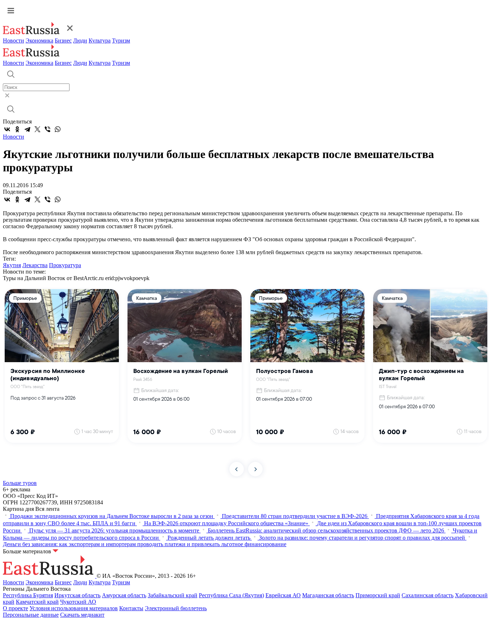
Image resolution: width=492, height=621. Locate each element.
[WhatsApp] (57, 129)
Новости (13, 40)
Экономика (39, 40)
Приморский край (377, 595)
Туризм (121, 40)
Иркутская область (77, 595)
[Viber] (47, 129)
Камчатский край (37, 602)
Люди (80, 40)
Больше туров (20, 483)
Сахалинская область (427, 595)
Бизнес (63, 40)
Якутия (12, 265)
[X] (37, 129)
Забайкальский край (172, 595)
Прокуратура (65, 265)
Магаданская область (328, 595)
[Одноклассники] (17, 129)
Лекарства (35, 265)
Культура (100, 40)
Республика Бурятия (28, 595)
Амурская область (124, 595)
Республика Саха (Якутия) (231, 595)
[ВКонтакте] (7, 129)
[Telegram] (27, 129)
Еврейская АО (283, 595)
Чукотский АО (78, 602)
